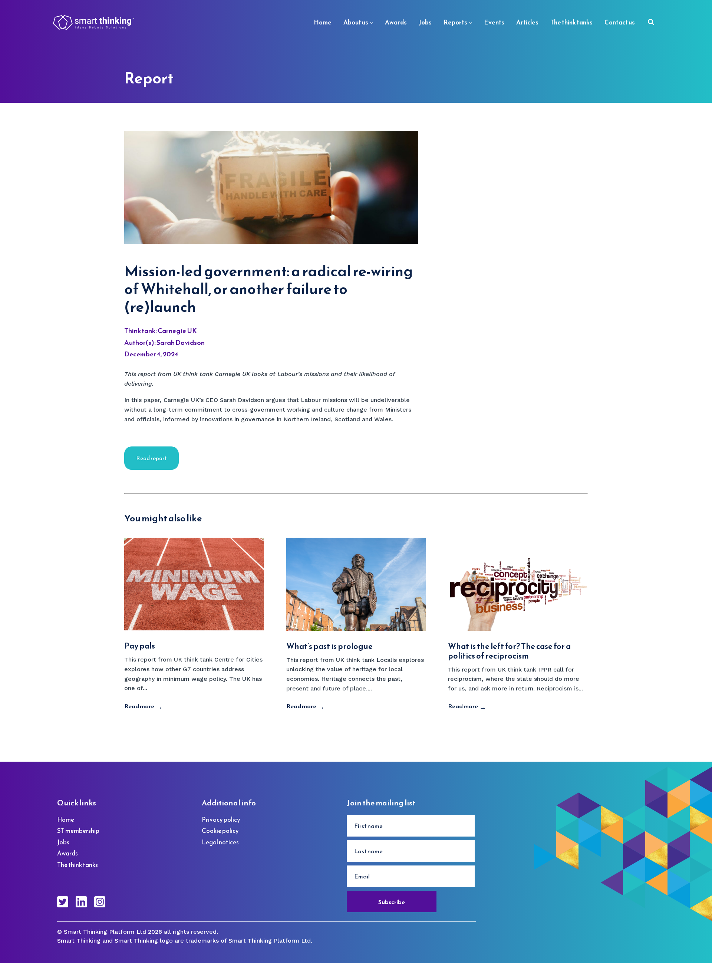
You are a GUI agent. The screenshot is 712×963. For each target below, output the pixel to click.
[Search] (651, 23)
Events (494, 22)
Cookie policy (220, 830)
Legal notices (220, 842)
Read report (151, 458)
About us (355, 22)
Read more (139, 706)
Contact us (619, 22)
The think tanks (571, 22)
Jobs (425, 22)
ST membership (78, 830)
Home (323, 22)
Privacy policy (221, 819)
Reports (455, 22)
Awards (396, 22)
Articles (527, 22)
